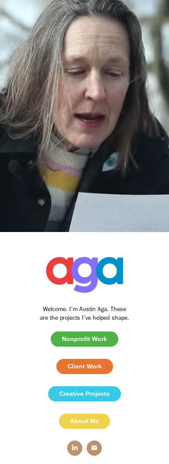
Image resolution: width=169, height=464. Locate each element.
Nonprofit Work (84, 338)
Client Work (85, 366)
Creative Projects (84, 393)
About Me (84, 421)
